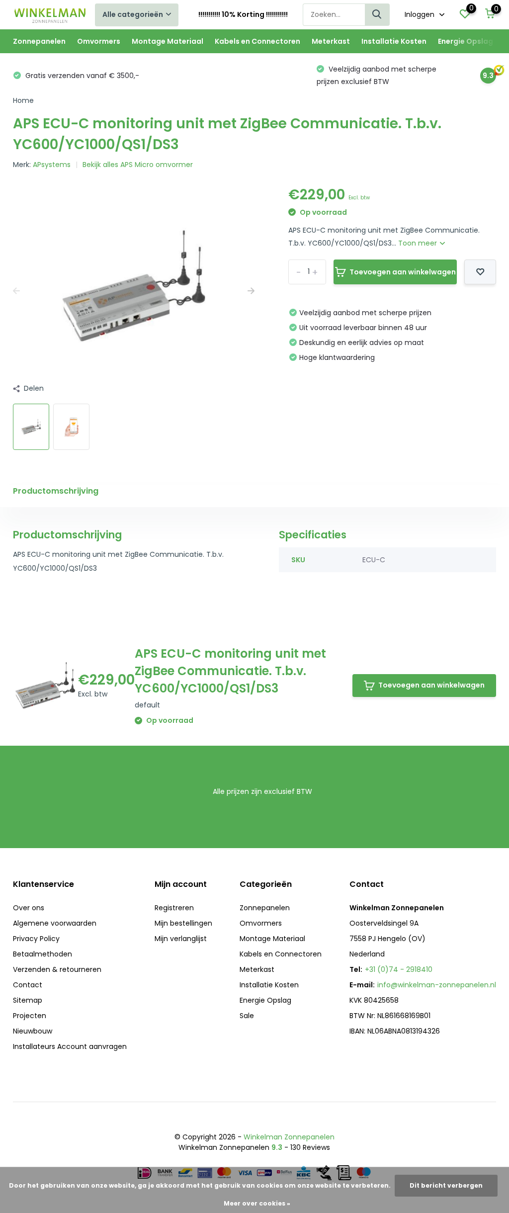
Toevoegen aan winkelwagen (402, 272)
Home (23, 100)
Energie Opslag (465, 41)
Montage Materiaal (167, 41)
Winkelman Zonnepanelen (289, 1137)
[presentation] (16, 291)
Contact (27, 985)
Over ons (28, 908)
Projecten (29, 1016)
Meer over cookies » (257, 1203)
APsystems (52, 165)
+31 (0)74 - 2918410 (398, 969)
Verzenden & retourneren (57, 969)
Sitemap (27, 1000)
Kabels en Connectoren (257, 41)
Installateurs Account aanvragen (70, 1046)
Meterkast (331, 41)
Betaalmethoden (42, 954)
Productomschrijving (55, 491)
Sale (247, 1016)
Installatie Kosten (393, 41)
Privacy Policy (36, 939)
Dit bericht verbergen (446, 1185)
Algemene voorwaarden (54, 923)
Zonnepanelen (39, 41)
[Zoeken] (377, 14)
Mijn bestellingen (183, 923)
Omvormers (98, 41)
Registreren (174, 908)
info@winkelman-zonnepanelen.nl (436, 985)
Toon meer (418, 243)
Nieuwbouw (32, 1031)
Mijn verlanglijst (181, 939)
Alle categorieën (132, 14)
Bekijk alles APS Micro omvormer (138, 165)
